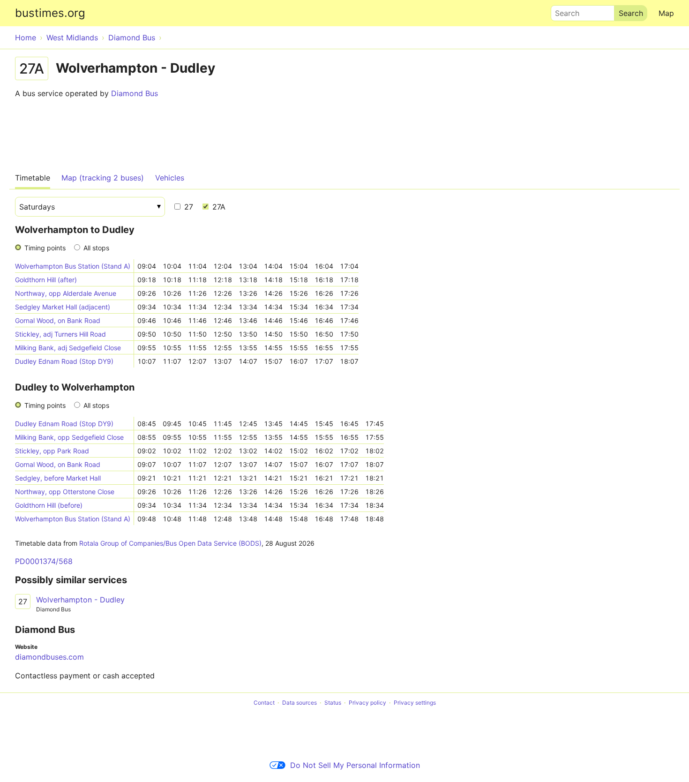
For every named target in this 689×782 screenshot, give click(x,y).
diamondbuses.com (49, 657)
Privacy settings (415, 702)
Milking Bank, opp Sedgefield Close (69, 437)
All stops (96, 248)
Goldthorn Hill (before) (48, 505)
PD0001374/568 (44, 561)
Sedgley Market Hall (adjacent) (62, 307)
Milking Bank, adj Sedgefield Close (68, 348)
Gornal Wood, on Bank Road (57, 320)
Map (666, 13)
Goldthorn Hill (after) (46, 280)
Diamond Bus (134, 93)
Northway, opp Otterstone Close (64, 492)
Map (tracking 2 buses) (102, 177)
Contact (264, 702)
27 (187, 206)
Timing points (45, 248)
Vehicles (169, 177)
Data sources (299, 702)
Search (563, 10)
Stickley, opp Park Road (52, 451)
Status (332, 702)
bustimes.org (50, 13)
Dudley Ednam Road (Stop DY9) (64, 361)
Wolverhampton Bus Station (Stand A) (72, 266)
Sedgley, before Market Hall (58, 478)
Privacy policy (367, 702)
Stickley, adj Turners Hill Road (60, 334)
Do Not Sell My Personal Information (355, 765)
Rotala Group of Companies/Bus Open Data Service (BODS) (170, 543)
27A (217, 206)
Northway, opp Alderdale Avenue (65, 293)
